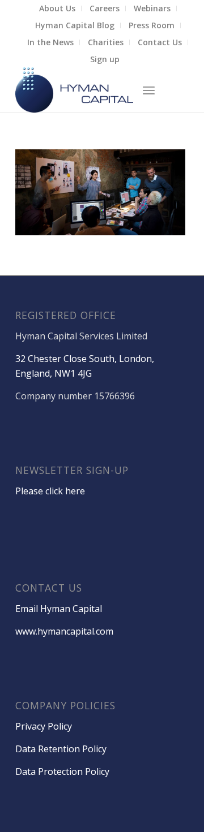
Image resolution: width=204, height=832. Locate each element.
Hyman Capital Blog (74, 25)
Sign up (105, 59)
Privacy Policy (43, 726)
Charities (106, 42)
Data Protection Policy (62, 771)
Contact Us (160, 42)
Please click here (50, 491)
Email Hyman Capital (58, 608)
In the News (50, 42)
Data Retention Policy (61, 749)
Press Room (152, 25)
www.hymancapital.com (64, 631)
